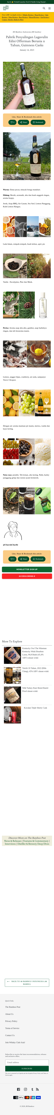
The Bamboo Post (12, 1007)
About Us (9, 1014)
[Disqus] (27, 881)
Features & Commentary (35, 840)
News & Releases (13, 840)
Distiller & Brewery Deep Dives (33, 843)
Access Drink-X (27, 576)
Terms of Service (12, 1028)
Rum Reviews (39, 15)
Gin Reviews (44, 17)
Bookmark (39, 122)
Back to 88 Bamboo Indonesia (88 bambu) (29, 982)
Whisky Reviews (28, 15)
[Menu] (49, 8)
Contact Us (10, 1035)
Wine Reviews (13, 17)
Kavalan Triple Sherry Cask (35, 708)
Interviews (10, 843)
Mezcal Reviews (34, 17)
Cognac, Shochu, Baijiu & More (12, 20)
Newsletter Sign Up (27, 569)
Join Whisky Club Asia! (15, 1042)
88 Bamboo (30, 1106)
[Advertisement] (27, 609)
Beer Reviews (23, 17)
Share (25, 122)
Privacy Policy (11, 1021)
